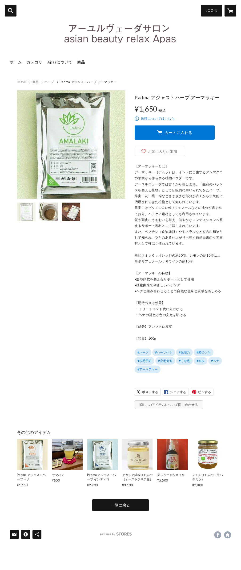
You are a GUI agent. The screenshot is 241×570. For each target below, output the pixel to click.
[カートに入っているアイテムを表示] (230, 11)
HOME (22, 82)
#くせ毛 (184, 361)
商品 (81, 62)
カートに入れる (179, 132)
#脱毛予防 (144, 361)
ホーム (16, 62)
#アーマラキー (147, 369)
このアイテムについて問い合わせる (171, 405)
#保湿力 (184, 352)
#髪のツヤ (204, 352)
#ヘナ (215, 361)
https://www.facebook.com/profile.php (217, 534)
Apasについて (59, 62)
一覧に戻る (120, 505)
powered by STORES (116, 534)
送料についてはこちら (158, 118)
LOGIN (211, 10)
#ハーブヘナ (163, 352)
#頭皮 (201, 361)
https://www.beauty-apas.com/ (227, 534)
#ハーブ (143, 352)
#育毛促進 (165, 361)
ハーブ (49, 82)
